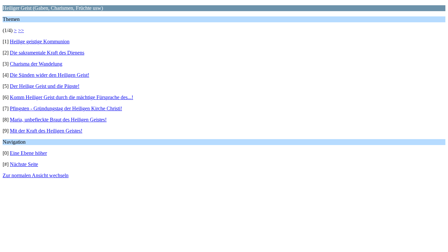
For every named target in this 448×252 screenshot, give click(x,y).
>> (21, 30)
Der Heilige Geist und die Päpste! (44, 86)
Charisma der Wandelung (36, 64)
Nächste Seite (24, 164)
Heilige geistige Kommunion (40, 41)
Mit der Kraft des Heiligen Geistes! (46, 131)
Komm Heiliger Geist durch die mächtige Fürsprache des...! (71, 97)
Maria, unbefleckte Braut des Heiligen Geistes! (58, 119)
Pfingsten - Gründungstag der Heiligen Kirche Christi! (66, 108)
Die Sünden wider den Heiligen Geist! (49, 75)
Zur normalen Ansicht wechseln (36, 175)
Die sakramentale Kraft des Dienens (47, 52)
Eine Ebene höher (28, 153)
